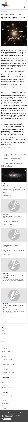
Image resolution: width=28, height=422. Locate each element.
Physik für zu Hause (6, 351)
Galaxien (5, 185)
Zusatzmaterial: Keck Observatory (10, 160)
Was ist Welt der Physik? (7, 395)
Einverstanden (6, 418)
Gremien (4, 400)
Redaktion (4, 398)
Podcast (4, 382)
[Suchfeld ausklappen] (26, 1)
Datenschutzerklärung (7, 416)
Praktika (4, 408)
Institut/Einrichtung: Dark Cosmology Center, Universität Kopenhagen (15, 155)
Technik (4, 338)
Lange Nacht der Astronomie (8, 364)
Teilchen (4, 330)
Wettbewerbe (5, 369)
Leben (3, 336)
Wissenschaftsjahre (6, 361)
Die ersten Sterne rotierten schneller (11, 246)
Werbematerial (5, 405)
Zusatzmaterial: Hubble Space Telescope (12, 158)
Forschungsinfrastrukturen (8, 372)
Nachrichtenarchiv (6, 385)
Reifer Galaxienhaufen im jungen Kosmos (13, 276)
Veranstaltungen (6, 354)
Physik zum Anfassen (7, 367)
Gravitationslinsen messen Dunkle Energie (13, 306)
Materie (4, 333)
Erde (3, 341)
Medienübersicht (6, 380)
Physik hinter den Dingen (8, 387)
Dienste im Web (5, 403)
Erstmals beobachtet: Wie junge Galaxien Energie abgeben (12, 217)
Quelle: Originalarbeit (8, 151)
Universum (4, 11)
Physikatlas (4, 356)
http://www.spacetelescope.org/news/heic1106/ (13, 163)
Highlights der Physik (7, 359)
